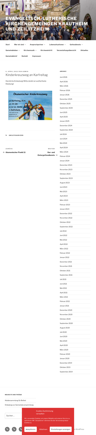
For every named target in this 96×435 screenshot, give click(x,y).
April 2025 (64, 117)
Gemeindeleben (12, 50)
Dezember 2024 (66, 126)
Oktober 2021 (65, 271)
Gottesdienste (75, 44)
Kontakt (25, 56)
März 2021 (64, 297)
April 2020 (64, 345)
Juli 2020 (63, 332)
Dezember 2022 (66, 213)
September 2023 (66, 178)
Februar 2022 (65, 253)
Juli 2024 (63, 134)
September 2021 (66, 275)
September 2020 (66, 323)
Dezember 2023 (66, 165)
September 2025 (66, 108)
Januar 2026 (64, 95)
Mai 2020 (63, 341)
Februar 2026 (65, 90)
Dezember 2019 (66, 363)
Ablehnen (43, 429)
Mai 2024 (63, 143)
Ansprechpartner (36, 44)
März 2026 (64, 86)
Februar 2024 (65, 156)
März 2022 (64, 249)
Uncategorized (16, 135)
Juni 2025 (63, 112)
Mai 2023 (63, 191)
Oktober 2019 (65, 367)
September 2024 (66, 130)
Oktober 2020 (65, 319)
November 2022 (66, 218)
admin (25, 71)
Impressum (36, 56)
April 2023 (64, 196)
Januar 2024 (64, 161)
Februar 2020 (65, 354)
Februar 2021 (65, 301)
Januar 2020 (64, 358)
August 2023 (65, 183)
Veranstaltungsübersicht (66, 50)
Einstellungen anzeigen (60, 429)
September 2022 (66, 227)
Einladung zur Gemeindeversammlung (19, 405)
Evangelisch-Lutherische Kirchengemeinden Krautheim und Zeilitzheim (47, 24)
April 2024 (64, 147)
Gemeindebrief (11, 56)
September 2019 (66, 372)
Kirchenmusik (29, 50)
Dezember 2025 (66, 99)
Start (8, 44)
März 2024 (64, 152)
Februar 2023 (65, 205)
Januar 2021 (64, 306)
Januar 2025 (64, 121)
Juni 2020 (63, 336)
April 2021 (63, 293)
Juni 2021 (63, 284)
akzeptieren (30, 429)
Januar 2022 (64, 257)
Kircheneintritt (46, 50)
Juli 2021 (63, 279)
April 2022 (64, 244)
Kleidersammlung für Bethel (15, 400)
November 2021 (66, 266)
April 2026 (64, 82)
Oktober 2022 (65, 222)
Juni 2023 (63, 187)
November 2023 (66, 169)
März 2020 (64, 350)
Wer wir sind (19, 44)
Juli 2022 (63, 231)
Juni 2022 (63, 235)
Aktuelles (84, 50)
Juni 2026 (63, 77)
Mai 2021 (63, 288)
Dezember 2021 (66, 262)
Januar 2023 (64, 209)
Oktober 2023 (65, 174)
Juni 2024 (63, 139)
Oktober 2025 (65, 104)
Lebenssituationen (56, 44)
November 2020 (66, 314)
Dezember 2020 (66, 310)
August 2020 (65, 328)
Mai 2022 (63, 240)
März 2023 (64, 200)
